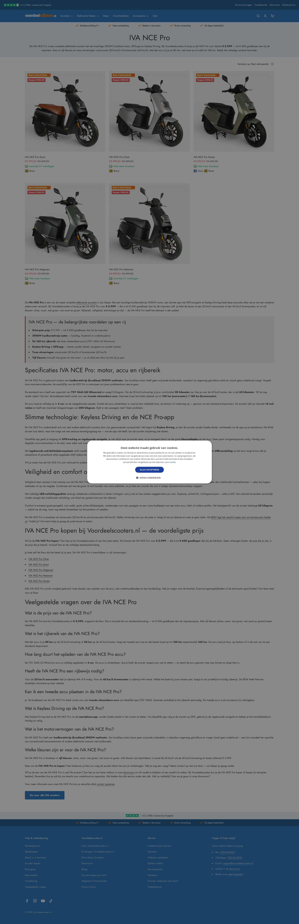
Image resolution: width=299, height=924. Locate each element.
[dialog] (149, 462)
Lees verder (170, 462)
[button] (149, 477)
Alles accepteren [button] (149, 469)
